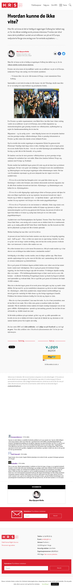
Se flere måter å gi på (51, 364)
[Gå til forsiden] (10, 537)
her (56, 329)
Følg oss (46, 5)
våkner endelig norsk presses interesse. (21, 65)
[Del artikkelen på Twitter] (63, 53)
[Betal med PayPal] (51, 357)
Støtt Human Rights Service (10, 542)
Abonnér (55, 515)
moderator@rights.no (14, 386)
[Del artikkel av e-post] (55, 53)
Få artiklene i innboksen (34, 511)
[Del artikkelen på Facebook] (59, 53)
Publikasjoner (36, 5)
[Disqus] (36, 411)
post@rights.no (46, 539)
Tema (65, 5)
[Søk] (70, 5)
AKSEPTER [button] (55, 584)
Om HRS (54, 5)
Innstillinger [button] (45, 584)
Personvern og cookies (8, 545)
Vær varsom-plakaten (50, 554)
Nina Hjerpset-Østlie (23, 51)
